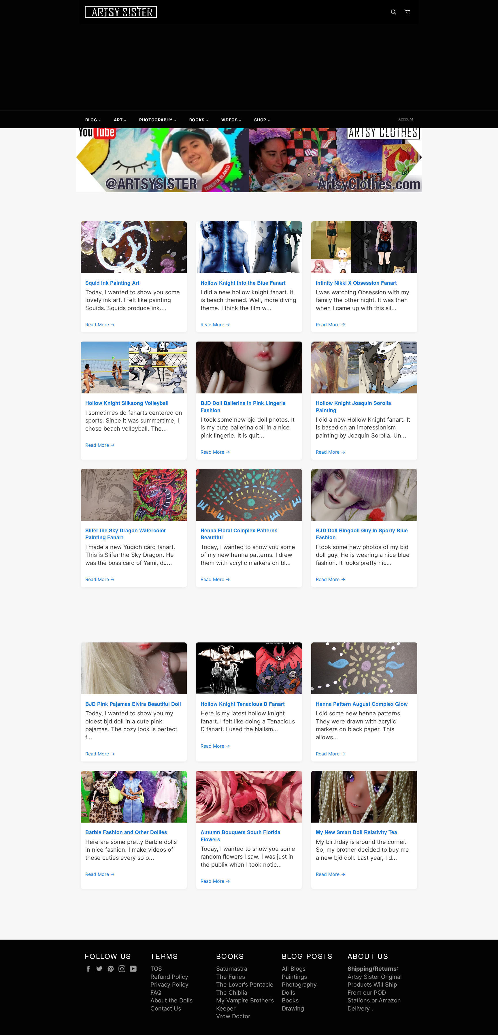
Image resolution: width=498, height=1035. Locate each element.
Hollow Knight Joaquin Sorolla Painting (353, 406)
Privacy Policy (169, 984)
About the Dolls (171, 1000)
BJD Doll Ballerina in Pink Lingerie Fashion (243, 406)
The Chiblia (231, 992)
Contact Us (165, 1008)
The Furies (230, 976)
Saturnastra (231, 968)
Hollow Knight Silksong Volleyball (127, 402)
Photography (299, 984)
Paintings (294, 976)
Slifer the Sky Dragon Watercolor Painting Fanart (125, 534)
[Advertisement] (249, 67)
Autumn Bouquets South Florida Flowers (240, 835)
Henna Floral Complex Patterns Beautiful (239, 534)
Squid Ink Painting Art (112, 282)
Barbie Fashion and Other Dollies (126, 832)
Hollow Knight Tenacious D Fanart (243, 703)
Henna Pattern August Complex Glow (362, 703)
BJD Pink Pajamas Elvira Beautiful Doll (133, 703)
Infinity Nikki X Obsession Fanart (356, 282)
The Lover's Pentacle (244, 984)
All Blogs (293, 968)
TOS (156, 968)
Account (405, 119)
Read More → (100, 324)
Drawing (293, 1008)
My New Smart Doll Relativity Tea (356, 832)
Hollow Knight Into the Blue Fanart (243, 282)
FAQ (155, 992)
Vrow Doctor (233, 1016)
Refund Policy (169, 976)
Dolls (288, 992)
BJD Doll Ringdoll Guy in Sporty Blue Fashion (362, 534)
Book (289, 1000)
